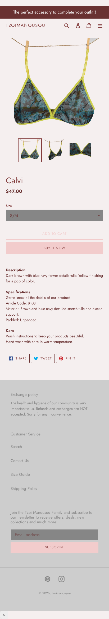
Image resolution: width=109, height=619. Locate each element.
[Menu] (100, 25)
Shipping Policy (24, 488)
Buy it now (54, 248)
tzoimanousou (25, 25)
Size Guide (20, 474)
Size (9, 205)
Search (16, 447)
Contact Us (20, 461)
